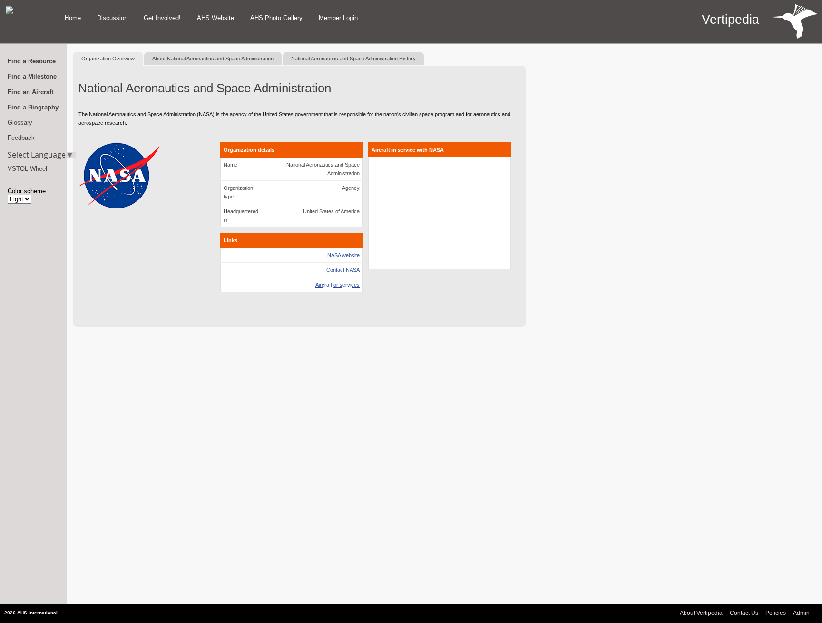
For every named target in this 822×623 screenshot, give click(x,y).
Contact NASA (343, 270)
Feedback (21, 137)
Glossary (20, 122)
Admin (801, 613)
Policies (775, 613)
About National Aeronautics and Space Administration (213, 58)
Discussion (112, 17)
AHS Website (215, 17)
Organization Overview (108, 58)
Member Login (338, 17)
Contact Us (744, 613)
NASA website (343, 255)
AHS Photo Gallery (276, 17)
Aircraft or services (337, 284)
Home (73, 17)
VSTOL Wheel (27, 168)
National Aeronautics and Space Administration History (353, 58)
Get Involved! (162, 17)
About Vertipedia (701, 613)
